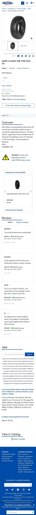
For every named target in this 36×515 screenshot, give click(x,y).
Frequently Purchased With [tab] (15, 172)
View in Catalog (19, 439)
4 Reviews (12, 68)
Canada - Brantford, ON (24, 469)
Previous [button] (5, 191)
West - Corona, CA (23, 454)
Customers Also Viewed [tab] (14, 210)
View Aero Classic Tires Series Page (19, 105)
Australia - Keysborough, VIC (26, 472)
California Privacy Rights (10, 493)
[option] (18, 27)
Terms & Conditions (26, 497)
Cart (33, 3)
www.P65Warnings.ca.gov (20, 160)
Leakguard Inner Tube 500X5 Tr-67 (18, 194)
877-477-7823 (11, 454)
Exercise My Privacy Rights (24, 493)
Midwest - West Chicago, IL (25, 461)
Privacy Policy (18, 499)
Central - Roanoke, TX (24, 458)
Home (4, 8)
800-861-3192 (6, 458)
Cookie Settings (18, 495)
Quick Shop (17, 203)
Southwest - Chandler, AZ (25, 456)
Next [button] (30, 191)
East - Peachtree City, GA (25, 465)
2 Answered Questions (23, 68)
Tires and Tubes (21, 8)
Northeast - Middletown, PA (26, 463)
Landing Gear (11, 8)
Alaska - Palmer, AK (23, 467)
